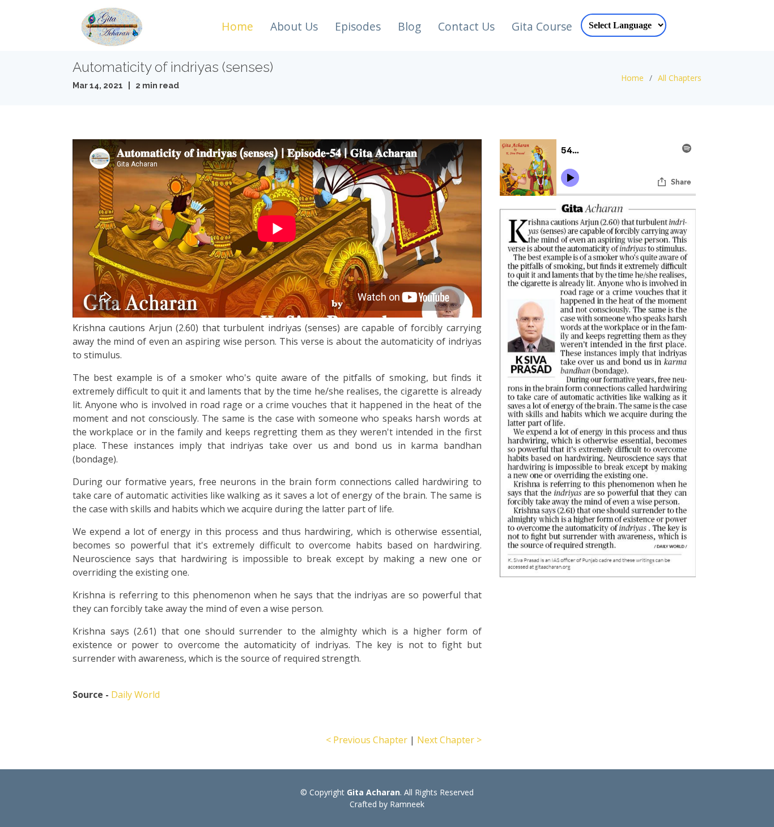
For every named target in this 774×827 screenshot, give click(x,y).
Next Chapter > (449, 740)
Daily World (135, 694)
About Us (294, 26)
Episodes (358, 26)
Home (237, 26)
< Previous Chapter (366, 740)
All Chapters (679, 77)
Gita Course (542, 26)
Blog (409, 26)
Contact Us (466, 26)
